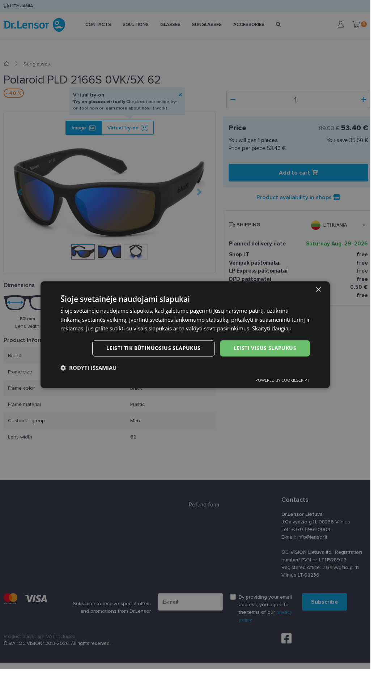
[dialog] (185, 334)
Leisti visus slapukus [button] (265, 348)
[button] (88, 368)
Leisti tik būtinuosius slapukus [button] (153, 348)
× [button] (318, 289)
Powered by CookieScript (282, 380)
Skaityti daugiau (272, 328)
